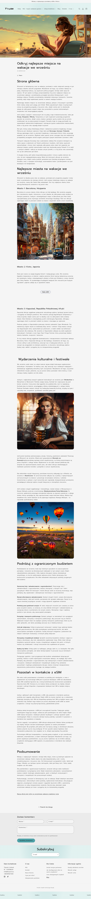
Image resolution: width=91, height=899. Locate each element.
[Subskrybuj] (58, 854)
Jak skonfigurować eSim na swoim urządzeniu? (54, 871)
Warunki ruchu (72, 873)
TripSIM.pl (72, 895)
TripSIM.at (54, 895)
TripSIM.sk (19, 895)
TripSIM (42, 887)
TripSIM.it (89, 895)
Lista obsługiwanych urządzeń (55, 874)
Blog (47, 877)
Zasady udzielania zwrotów (76, 867)
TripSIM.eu (2, 895)
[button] (32, 8)
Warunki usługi (72, 870)
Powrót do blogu (46, 807)
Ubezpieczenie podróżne (32, 878)
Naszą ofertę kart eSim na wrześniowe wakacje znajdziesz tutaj (38, 794)
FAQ (26, 867)
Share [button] (20, 75)
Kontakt (27, 870)
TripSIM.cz (37, 895)
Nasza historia (29, 873)
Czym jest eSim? (30, 875)
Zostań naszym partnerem (53, 867)
